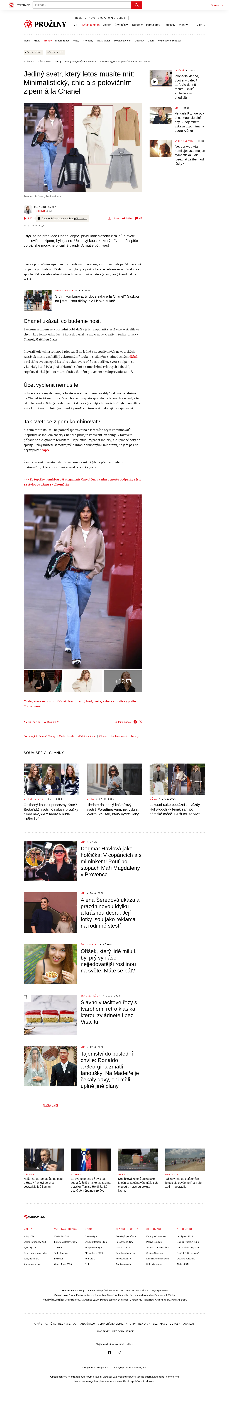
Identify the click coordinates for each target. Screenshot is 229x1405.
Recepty (137, 24)
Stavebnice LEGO (90, 1300)
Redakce (64, 1324)
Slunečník (112, 1295)
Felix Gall (58, 1258)
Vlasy (76, 40)
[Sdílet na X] (140, 722)
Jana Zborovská (45, 207)
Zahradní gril (160, 1295)
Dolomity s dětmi (154, 1264)
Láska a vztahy (184, 141)
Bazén (72, 1295)
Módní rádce (62, 40)
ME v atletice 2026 (94, 1253)
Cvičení (179, 71)
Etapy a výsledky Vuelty (65, 1242)
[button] (83, 147)
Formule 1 (90, 1258)
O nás (38, 1324)
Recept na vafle (123, 1258)
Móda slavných (122, 40)
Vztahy (183, 24)
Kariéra (50, 1324)
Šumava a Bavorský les (157, 1247)
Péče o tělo (33, 52)
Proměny (88, 40)
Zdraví (107, 24)
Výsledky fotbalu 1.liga (96, 1242)
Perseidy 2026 (116, 1290)
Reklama (144, 1324)
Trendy (48, 40)
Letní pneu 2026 (185, 1236)
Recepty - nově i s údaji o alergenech (101, 18)
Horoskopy (153, 24)
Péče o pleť (55, 52)
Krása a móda (91, 24)
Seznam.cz (217, 5)
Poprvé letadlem (154, 1242)
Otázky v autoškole (186, 1258)
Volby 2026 (29, 1236)
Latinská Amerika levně (157, 1258)
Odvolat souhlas (182, 1324)
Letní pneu (123, 1300)
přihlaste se (80, 218)
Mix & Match (104, 40)
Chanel (103, 736)
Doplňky (139, 40)
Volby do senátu (31, 1258)
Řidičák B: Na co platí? (188, 1253)
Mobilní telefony (72, 1300)
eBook (115, 218)
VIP (76, 24)
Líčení (150, 40)
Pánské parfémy (179, 1300)
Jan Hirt (58, 1247)
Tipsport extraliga (93, 1247)
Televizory (149, 1300)
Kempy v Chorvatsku (156, 1236)
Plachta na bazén (84, 1295)
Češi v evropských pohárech (154, 1290)
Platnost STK (183, 1264)
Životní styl (121, 24)
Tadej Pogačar (61, 1253)
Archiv (131, 1324)
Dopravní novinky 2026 (188, 1247)
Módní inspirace (87, 736)
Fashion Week (119, 736)
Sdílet (129, 218)
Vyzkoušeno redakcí (169, 40)
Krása (37, 40)
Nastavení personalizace (115, 1331)
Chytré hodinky (162, 1300)
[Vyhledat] (136, 5)
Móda (27, 40)
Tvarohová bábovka (125, 1253)
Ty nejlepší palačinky (126, 1236)
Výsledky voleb (31, 1247)
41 (140, 218)
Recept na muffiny (124, 1242)
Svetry (51, 736)
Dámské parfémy (108, 1300)
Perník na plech (123, 1264)
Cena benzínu (132, 1290)
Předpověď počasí (99, 1290)
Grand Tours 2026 (63, 1264)
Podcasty (169, 24)
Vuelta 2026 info (62, 1236)
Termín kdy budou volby (35, 1253)
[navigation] (4, 5)
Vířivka (171, 1295)
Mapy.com (84, 1290)
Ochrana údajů (84, 1324)
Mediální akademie (111, 1324)
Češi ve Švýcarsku (155, 1253)
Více (199, 24)
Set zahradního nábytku (141, 1295)
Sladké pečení (91, 996)
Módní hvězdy (33, 799)
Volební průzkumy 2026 (35, 1242)
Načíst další (50, 1105)
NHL (87, 1264)
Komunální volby (32, 1264)
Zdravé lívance (123, 1247)
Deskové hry (136, 1300)
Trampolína (100, 1295)
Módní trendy (66, 736)
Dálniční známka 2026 (188, 1242)
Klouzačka (123, 1295)
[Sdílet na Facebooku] (135, 722)
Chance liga (91, 1236)
